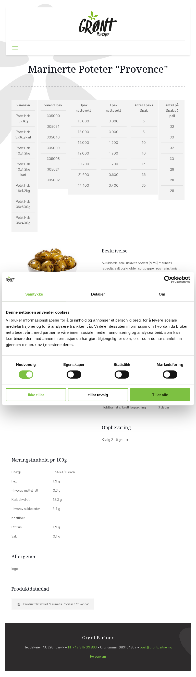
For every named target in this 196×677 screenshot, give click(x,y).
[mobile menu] (15, 48)
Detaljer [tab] (98, 294)
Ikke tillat (36, 395)
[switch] (74, 374)
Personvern (98, 656)
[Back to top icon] (171, 666)
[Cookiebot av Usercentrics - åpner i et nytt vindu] (167, 279)
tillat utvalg (98, 395)
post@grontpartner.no (156, 647)
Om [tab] (162, 294)
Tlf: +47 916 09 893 (82, 647)
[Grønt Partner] (98, 24)
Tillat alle (160, 395)
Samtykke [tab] (34, 294)
